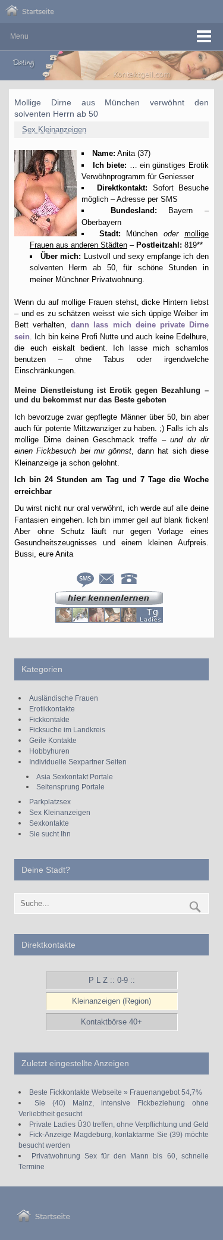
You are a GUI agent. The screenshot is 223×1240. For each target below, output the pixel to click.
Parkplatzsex (50, 801)
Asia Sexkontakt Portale (74, 776)
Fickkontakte (49, 719)
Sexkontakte (49, 823)
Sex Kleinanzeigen (54, 129)
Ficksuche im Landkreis (67, 729)
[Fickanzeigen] (29, 13)
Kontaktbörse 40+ (111, 1021)
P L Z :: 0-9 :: (112, 980)
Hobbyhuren (49, 751)
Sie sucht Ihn (50, 834)
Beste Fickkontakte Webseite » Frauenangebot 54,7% (115, 1092)
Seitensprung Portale (70, 787)
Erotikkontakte (52, 709)
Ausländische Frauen (63, 698)
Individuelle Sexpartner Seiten (78, 762)
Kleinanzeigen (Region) (111, 1001)
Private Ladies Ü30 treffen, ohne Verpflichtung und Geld (119, 1124)
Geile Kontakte (53, 740)
